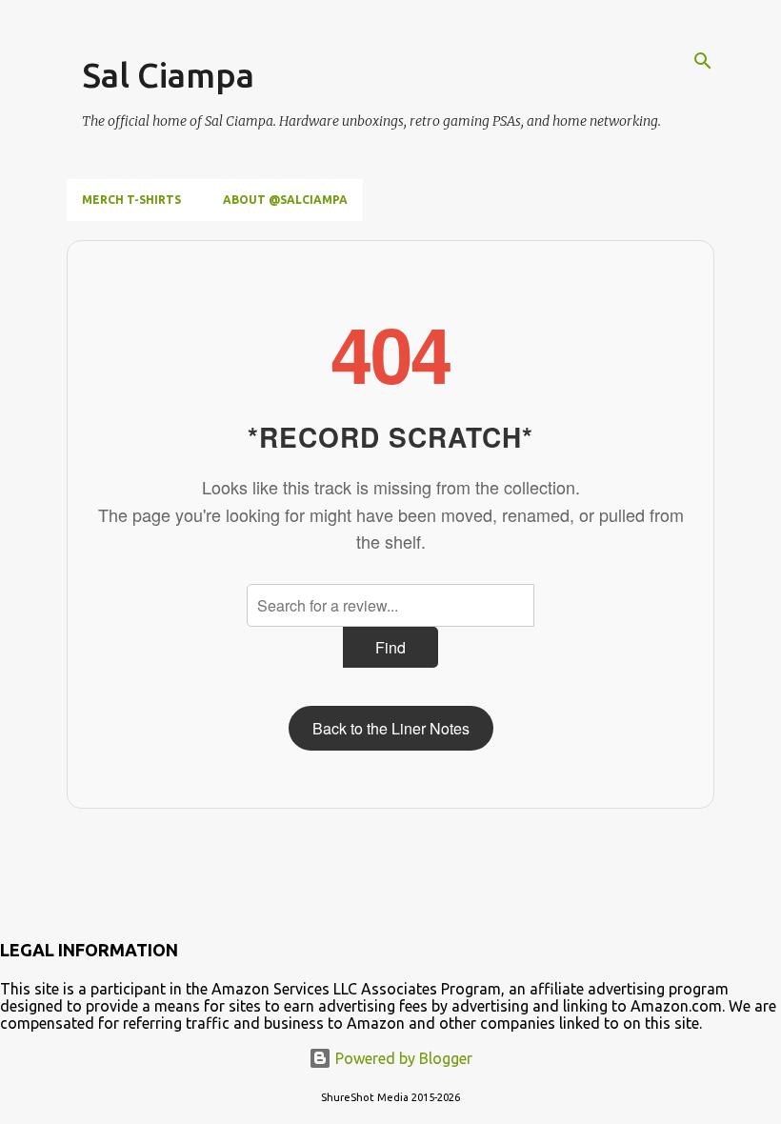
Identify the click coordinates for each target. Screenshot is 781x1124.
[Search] (702, 61)
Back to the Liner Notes (391, 728)
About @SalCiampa (285, 199)
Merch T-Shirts (131, 199)
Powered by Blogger (401, 1058)
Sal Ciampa (168, 74)
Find (390, 647)
